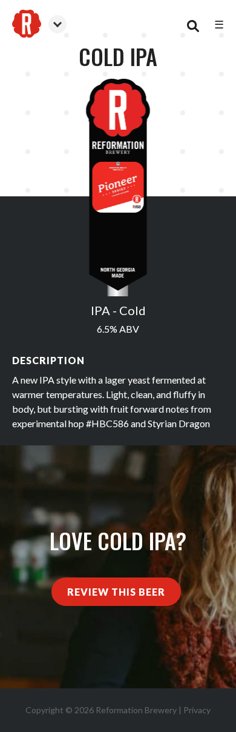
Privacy (197, 710)
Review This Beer (116, 591)
